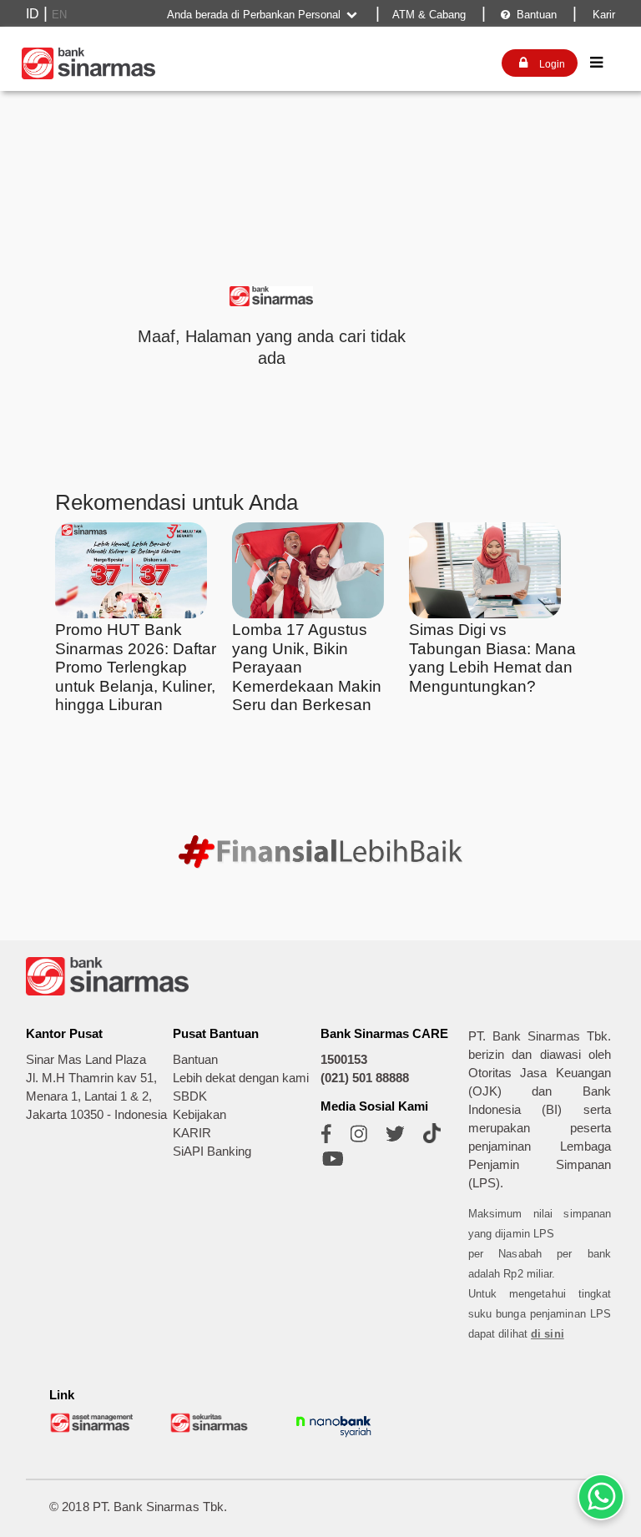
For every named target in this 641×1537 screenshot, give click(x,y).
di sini (547, 1334)
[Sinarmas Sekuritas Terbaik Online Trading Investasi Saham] (212, 1430)
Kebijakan (199, 1114)
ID (32, 14)
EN (59, 14)
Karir (602, 14)
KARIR (192, 1133)
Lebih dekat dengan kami (241, 1078)
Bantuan (529, 14)
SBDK (190, 1096)
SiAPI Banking (212, 1151)
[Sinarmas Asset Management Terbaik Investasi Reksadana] (92, 1430)
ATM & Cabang (429, 14)
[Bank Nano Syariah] (333, 1437)
